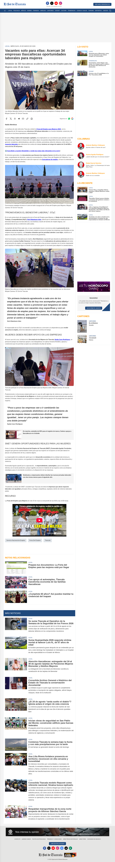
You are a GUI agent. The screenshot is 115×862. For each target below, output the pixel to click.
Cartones (50, 10)
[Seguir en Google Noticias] (72, 118)
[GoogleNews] (61, 848)
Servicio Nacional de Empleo (15, 540)
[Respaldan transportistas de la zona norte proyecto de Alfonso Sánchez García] (16, 813)
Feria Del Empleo (35, 540)
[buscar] (110, 11)
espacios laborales (11, 144)
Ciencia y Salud (82, 10)
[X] (51, 3)
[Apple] (66, 848)
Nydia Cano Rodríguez (62, 339)
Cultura (63, 10)
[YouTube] (56, 3)
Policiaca (16, 10)
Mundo (29, 10)
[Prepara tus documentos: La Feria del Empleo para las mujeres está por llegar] (16, 567)
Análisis (43, 10)
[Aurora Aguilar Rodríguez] (81, 155)
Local (10, 10)
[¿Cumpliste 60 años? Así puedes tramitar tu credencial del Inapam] (16, 597)
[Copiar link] (27, 118)
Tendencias (71, 10)
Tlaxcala (47, 540)
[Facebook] (47, 3)
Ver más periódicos (102, 4)
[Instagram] (60, 3)
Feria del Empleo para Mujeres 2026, (48, 129)
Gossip (57, 10)
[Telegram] (19, 118)
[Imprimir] (31, 118)
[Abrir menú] (5, 10)
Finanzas (36, 10)
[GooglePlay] (70, 848)
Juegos (105, 10)
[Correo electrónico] (23, 118)
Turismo (91, 10)
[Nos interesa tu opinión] (57, 832)
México (23, 10)
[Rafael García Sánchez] (81, 165)
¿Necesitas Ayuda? (57, 843)
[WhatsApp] (15, 118)
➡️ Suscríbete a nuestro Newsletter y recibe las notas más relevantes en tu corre (32, 151)
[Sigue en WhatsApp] (69, 118)
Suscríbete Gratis (94, 308)
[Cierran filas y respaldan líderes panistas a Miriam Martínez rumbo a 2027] (82, 190)
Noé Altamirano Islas (34, 219)
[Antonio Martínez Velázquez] (81, 146)
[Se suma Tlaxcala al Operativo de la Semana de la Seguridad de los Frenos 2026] (16, 626)
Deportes (98, 10)
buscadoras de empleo (50, 159)
